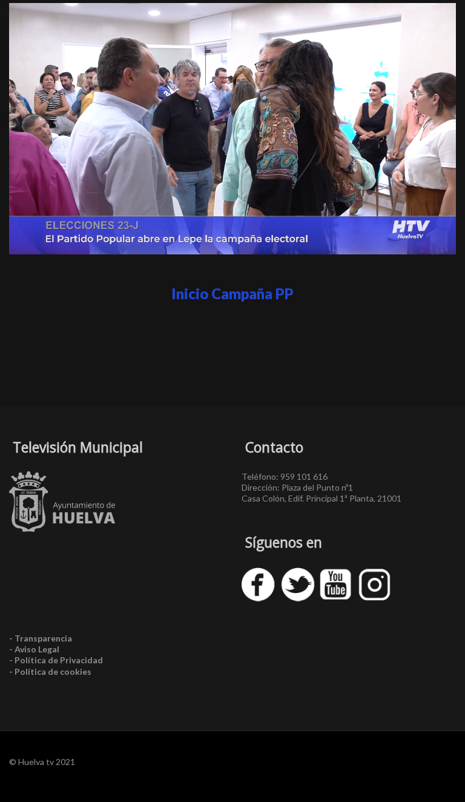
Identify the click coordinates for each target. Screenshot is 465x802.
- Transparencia (40, 638)
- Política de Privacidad (56, 660)
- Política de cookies (50, 671)
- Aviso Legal (34, 649)
